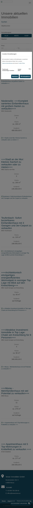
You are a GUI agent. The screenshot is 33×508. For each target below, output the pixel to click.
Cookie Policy (21, 63)
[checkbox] (30, 69)
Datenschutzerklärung (7, 63)
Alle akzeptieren (25, 76)
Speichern (15, 76)
